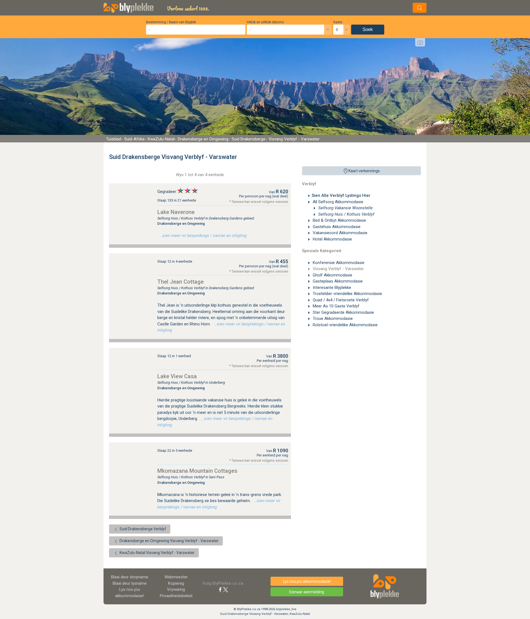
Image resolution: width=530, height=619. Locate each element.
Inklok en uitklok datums (265, 22)
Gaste (337, 22)
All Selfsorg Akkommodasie (337, 201)
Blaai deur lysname (130, 583)
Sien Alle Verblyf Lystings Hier (341, 195)
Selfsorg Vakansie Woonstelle (345, 207)
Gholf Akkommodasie (332, 275)
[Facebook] (220, 589)
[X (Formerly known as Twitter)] (225, 589)
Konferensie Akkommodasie (338, 262)
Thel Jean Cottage (180, 281)
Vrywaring (176, 589)
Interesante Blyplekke (331, 287)
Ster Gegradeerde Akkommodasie (343, 312)
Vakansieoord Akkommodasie (339, 232)
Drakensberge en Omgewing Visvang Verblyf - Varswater (169, 541)
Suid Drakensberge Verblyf (142, 529)
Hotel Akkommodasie (332, 239)
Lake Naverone (176, 212)
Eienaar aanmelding (306, 592)
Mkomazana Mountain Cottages (197, 470)
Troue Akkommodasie (332, 318)
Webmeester (176, 576)
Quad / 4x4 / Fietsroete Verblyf (340, 299)
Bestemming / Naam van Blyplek (171, 22)
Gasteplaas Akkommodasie (337, 281)
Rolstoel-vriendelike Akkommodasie (345, 324)
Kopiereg (176, 583)
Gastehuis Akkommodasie (336, 226)
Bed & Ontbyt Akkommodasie (339, 220)
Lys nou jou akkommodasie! (307, 581)
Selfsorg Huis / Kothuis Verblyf (345, 214)
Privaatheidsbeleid (176, 595)
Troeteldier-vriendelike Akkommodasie (347, 293)
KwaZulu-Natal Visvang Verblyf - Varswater (157, 552)
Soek (367, 29)
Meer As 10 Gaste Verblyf (335, 306)
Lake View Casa (177, 376)
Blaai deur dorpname (129, 576)
